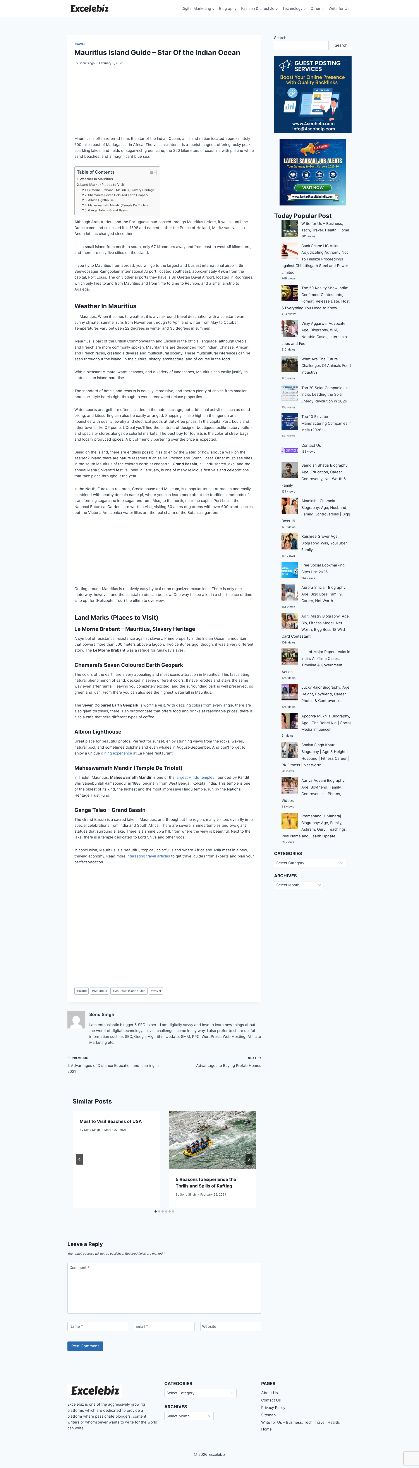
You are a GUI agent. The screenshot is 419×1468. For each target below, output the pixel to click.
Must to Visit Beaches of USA (111, 1121)
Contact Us (311, 445)
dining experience (116, 753)
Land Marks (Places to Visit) (103, 185)
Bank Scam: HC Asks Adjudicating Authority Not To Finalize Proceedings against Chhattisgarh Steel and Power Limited (315, 259)
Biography (228, 8)
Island (81, 990)
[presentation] (212, 1140)
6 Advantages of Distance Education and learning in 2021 (113, 1065)
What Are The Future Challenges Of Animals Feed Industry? (326, 366)
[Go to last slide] (79, 1159)
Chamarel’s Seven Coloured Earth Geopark (118, 195)
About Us (269, 1393)
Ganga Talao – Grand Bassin (108, 210)
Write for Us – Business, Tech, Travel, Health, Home (300, 1425)
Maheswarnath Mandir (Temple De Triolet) (118, 205)
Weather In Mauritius (96, 179)
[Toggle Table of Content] (150, 172)
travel (156, 990)
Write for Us (339, 8)
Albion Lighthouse (101, 200)
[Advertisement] (164, 102)
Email (142, 1326)
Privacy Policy (273, 1407)
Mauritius (99, 990)
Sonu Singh (87, 63)
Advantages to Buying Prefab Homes (228, 1062)
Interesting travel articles (148, 856)
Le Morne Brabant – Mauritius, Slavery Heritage (121, 190)
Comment (79, 1267)
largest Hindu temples (195, 777)
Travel (80, 44)
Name (76, 1326)
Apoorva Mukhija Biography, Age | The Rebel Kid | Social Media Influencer (326, 723)
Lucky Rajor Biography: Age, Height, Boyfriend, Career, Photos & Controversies (325, 694)
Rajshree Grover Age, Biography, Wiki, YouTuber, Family (324, 543)
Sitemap (268, 1415)
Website (209, 1326)
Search (280, 38)
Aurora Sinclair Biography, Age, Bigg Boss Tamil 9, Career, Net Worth (323, 594)
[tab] (156, 1211)
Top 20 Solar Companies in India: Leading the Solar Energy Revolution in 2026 (325, 394)
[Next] (249, 1159)
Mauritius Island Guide (128, 990)
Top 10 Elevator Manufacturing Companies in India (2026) (326, 423)
